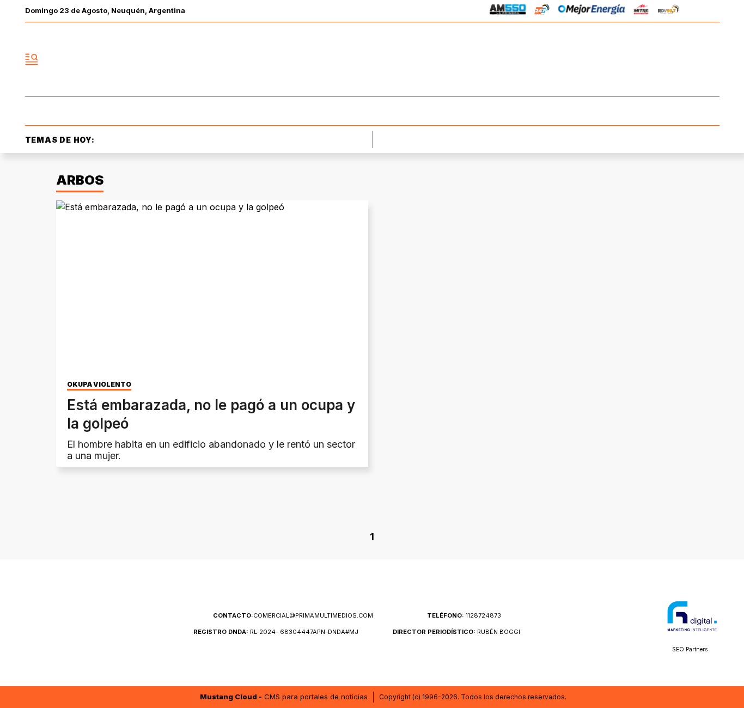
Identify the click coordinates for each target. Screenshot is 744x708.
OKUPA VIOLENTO (99, 384)
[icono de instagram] (687, 59)
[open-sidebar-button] (31, 59)
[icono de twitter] (663, 59)
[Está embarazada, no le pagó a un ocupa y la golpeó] (212, 288)
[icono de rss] (710, 59)
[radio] (508, 11)
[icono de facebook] (639, 59)
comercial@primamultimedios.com (293, 615)
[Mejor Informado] (372, 59)
